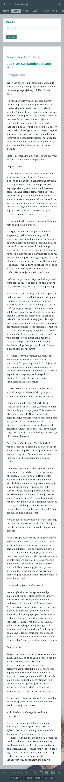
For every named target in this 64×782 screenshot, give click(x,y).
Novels (11, 37)
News (46, 10)
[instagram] (34, 772)
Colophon (16, 777)
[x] (59, 772)
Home (6, 10)
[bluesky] (46, 772)
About (26, 10)
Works (16, 10)
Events (36, 10)
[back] (32, 50)
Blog (54, 10)
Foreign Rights (33, 777)
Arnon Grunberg (15, 4)
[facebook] (53, 772)
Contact (49, 777)
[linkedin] (40, 772)
